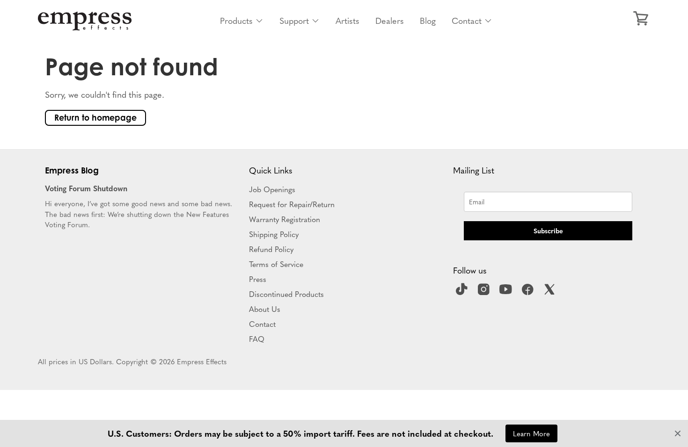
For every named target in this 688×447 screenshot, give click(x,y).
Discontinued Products (286, 293)
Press (257, 279)
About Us (264, 308)
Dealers (389, 20)
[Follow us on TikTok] (463, 292)
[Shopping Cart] (640, 18)
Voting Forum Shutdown (86, 188)
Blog (428, 20)
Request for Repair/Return (292, 204)
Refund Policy (271, 249)
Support (294, 20)
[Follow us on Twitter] (551, 292)
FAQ (256, 338)
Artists (347, 20)
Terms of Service (276, 264)
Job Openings (272, 189)
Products (236, 20)
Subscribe (548, 230)
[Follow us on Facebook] (529, 292)
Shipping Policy (274, 234)
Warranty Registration (284, 219)
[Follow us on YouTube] (507, 292)
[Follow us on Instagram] (485, 292)
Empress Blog (72, 170)
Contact (467, 20)
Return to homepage (95, 118)
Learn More (531, 433)
